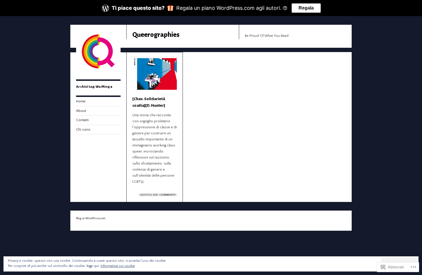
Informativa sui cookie (117, 266)
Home (81, 101)
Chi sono (83, 129)
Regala (306, 7)
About (81, 111)
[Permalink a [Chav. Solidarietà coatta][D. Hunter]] (154, 77)
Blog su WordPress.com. (91, 218)
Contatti (82, 120)
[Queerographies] (98, 73)
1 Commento (167, 194)
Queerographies (155, 34)
